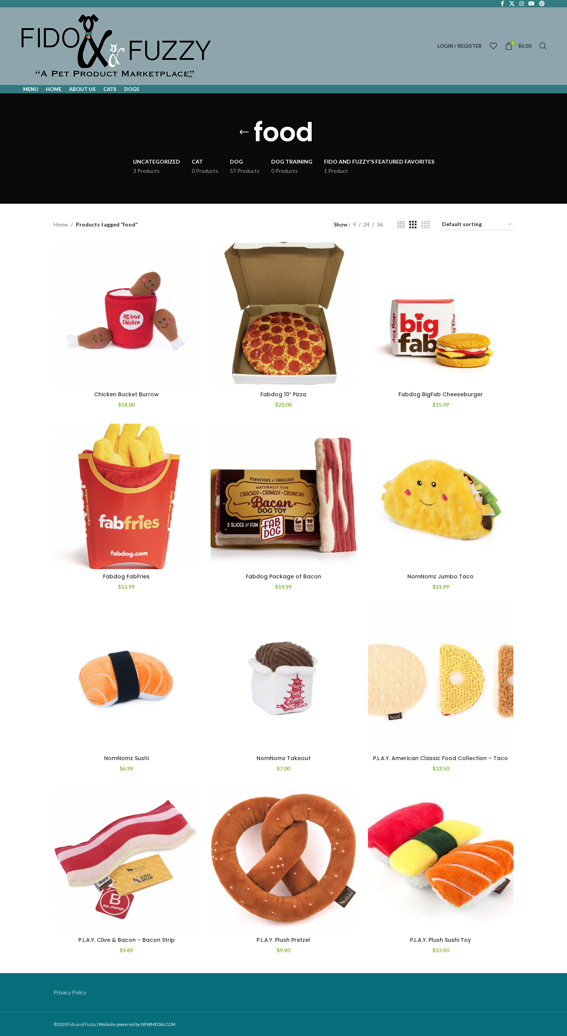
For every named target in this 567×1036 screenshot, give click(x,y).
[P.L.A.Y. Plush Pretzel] (283, 860)
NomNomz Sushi (126, 758)
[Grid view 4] (426, 225)
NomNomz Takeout (283, 758)
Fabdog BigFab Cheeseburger (440, 394)
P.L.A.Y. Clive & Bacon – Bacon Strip (126, 940)
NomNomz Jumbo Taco (440, 576)
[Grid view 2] (401, 225)
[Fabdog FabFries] (126, 496)
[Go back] (244, 132)
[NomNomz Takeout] (283, 678)
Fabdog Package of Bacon (283, 576)
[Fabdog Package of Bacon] (283, 496)
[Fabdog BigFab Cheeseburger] (440, 314)
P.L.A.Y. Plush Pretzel (283, 940)
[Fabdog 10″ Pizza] (283, 314)
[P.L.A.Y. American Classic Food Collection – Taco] (440, 678)
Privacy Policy (70, 992)
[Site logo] (116, 45)
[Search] (543, 46)
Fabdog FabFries (126, 576)
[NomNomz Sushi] (126, 678)
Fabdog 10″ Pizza (283, 394)
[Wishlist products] (493, 46)
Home (61, 224)
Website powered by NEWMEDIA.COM (137, 1024)
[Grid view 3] (413, 225)
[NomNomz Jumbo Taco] (440, 496)
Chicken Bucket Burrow (126, 394)
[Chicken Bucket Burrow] (126, 314)
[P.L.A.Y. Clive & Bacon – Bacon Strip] (126, 860)
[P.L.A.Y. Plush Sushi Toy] (440, 860)
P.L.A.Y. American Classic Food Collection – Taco (440, 758)
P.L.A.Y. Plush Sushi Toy (440, 940)
